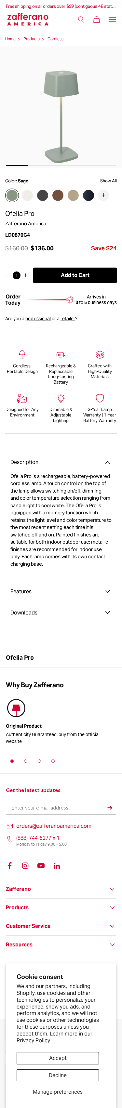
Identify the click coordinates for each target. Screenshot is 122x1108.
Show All (108, 181)
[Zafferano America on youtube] (41, 866)
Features (21, 591)
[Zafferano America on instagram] (25, 866)
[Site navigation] (112, 19)
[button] (12, 761)
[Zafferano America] (32, 19)
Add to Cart (75, 275)
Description (24, 462)
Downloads (23, 612)
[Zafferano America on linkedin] (57, 866)
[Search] (81, 19)
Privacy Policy (33, 1040)
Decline (58, 1075)
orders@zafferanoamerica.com (53, 826)
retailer (68, 319)
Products (31, 38)
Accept (58, 1058)
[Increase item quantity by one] (25, 275)
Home (10, 38)
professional (38, 319)
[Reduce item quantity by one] (7, 275)
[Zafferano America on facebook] (10, 866)
